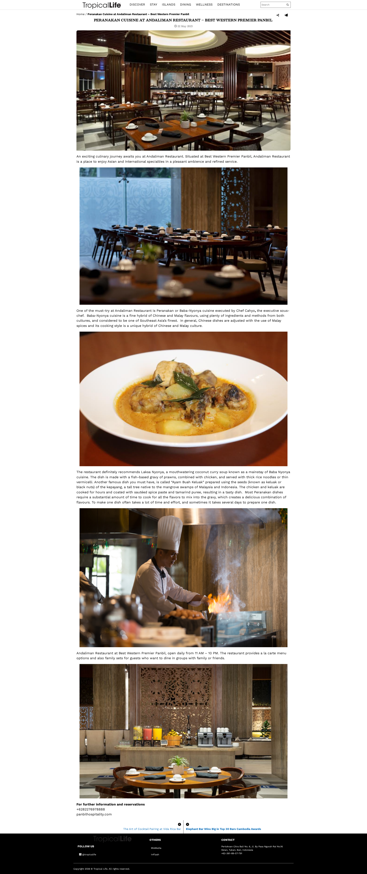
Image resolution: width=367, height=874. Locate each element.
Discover (137, 4)
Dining (185, 4)
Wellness (204, 4)
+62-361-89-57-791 (231, 853)
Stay (153, 4)
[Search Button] (287, 4)
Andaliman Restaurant (164, 156)
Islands (168, 4)
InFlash (155, 854)
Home (80, 14)
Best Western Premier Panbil (228, 156)
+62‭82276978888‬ (90, 809)
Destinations (228, 4)
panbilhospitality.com (94, 814)
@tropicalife (88, 854)
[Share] (277, 15)
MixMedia (156, 848)
